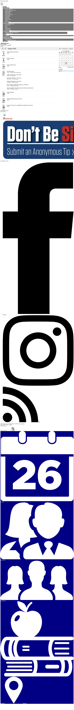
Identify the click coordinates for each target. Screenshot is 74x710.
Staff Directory (8, 21)
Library (6, 20)
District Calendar (8, 19)
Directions (7, 17)
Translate (9, 45)
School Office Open (11, 64)
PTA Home (7, 35)
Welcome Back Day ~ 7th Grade (14, 78)
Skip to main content (4, 0)
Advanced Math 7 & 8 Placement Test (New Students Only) (20, 87)
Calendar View (70, 67)
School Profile (7, 13)
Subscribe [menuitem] (71, 48)
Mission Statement (8, 11)
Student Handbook (8, 39)
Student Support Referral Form (10, 40)
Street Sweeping (10, 58)
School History (8, 12)
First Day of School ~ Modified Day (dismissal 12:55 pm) (20, 105)
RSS (39, 421)
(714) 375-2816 (21, 423)
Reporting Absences (8, 33)
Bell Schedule (7, 15)
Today (60, 67)
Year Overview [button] (65, 48)
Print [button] (60, 48)
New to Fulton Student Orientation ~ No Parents (17, 84)
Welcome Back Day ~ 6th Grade (14, 81)
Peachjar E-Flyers (8, 30)
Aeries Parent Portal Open (12, 51)
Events (61, 70)
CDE (6, 25)
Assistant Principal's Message (10, 10)
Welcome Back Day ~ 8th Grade (14, 74)
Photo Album (7, 18)
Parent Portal (7, 29)
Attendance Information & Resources (12, 32)
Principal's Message (8, 9)
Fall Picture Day (10, 71)
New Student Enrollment (9, 23)
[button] (6, 8)
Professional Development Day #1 (14, 98)
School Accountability (9, 14)
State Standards (8, 24)
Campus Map (7, 16)
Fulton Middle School (4, 43)
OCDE (6, 26)
